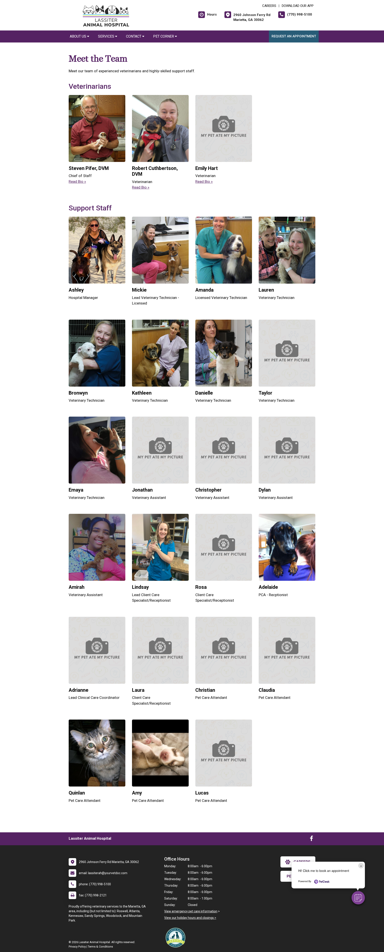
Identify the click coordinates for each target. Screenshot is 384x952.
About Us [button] (78, 36)
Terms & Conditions (100, 946)
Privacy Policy (77, 946)
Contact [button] (134, 36)
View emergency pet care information (190, 911)
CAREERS (269, 6)
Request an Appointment (294, 36)
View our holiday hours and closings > (190, 918)
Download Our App (298, 6)
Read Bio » (77, 181)
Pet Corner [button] (164, 36)
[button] (358, 897)
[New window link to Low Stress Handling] (176, 937)
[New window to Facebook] (311, 839)
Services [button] (106, 36)
